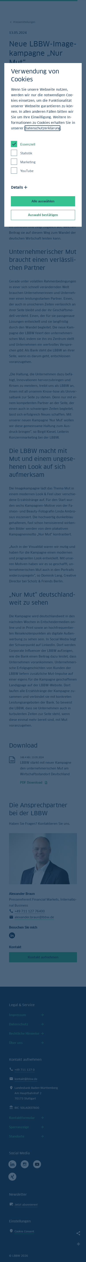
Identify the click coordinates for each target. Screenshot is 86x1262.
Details (17, 187)
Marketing (28, 162)
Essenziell (27, 144)
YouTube (27, 171)
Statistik (26, 153)
